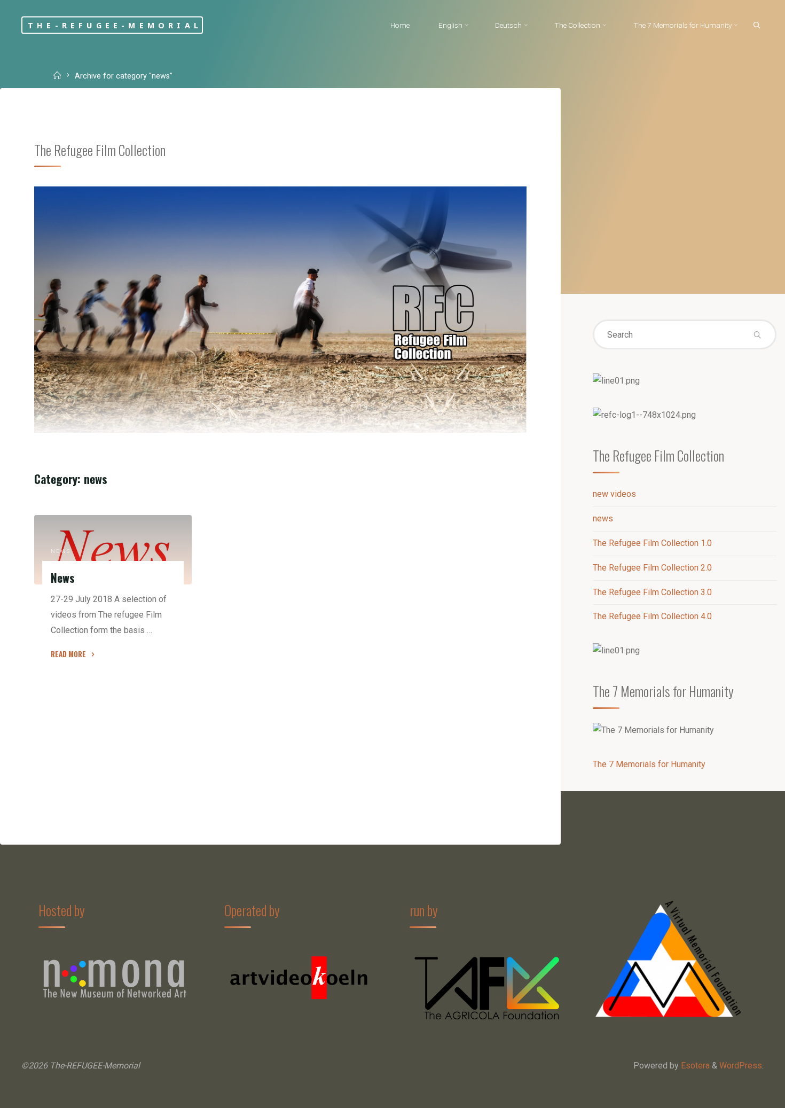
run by (424, 910)
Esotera (694, 1065)
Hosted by (61, 910)
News (63, 577)
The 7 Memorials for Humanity (649, 764)
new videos (614, 494)
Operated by (252, 910)
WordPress (740, 1065)
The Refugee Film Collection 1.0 (652, 543)
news (61, 551)
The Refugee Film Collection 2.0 (652, 568)
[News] (113, 549)
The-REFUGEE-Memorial (115, 25)
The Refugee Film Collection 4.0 (652, 616)
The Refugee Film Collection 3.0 (652, 592)
